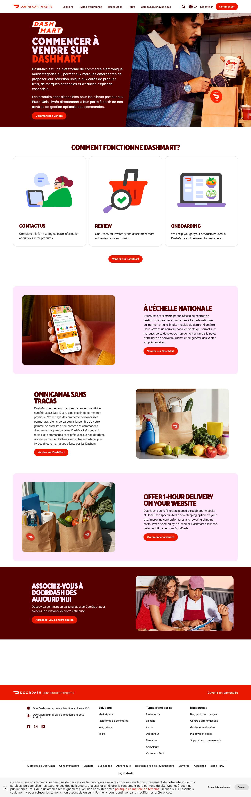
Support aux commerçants (206, 740)
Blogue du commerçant (204, 714)
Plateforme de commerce (113, 720)
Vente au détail (155, 753)
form (41, 233)
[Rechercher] (183, 6)
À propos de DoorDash (41, 765)
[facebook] (28, 727)
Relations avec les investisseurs (154, 765)
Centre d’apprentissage (204, 720)
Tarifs (101, 733)
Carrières (183, 765)
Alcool (149, 727)
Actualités (200, 765)
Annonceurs (123, 765)
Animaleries (152, 746)
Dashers (88, 765)
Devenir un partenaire (222, 692)
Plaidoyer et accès (201, 733)
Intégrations (105, 727)
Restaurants (153, 714)
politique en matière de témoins (137, 789)
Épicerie (150, 720)
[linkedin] (43, 727)
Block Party (217, 765)
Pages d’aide (125, 773)
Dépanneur (152, 733)
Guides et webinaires (202, 727)
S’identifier (206, 6)
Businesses (105, 765)
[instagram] (36, 727)
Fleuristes (151, 740)
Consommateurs (69, 765)
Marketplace (105, 714)
